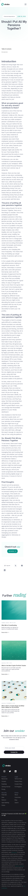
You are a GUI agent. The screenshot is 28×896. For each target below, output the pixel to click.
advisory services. (19, 866)
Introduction (5, 52)
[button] (25, 4)
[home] (5, 4)
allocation (14, 852)
